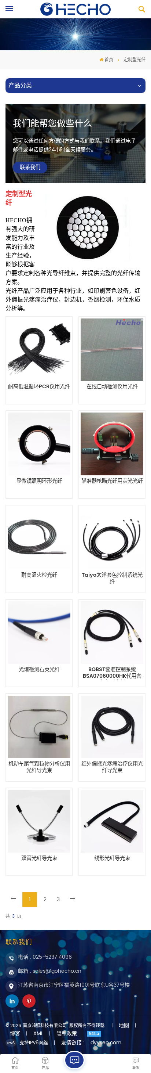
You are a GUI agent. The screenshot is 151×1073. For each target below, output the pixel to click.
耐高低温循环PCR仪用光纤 (39, 387)
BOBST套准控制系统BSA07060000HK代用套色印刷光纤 (112, 673)
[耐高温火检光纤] (39, 538)
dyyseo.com (106, 1043)
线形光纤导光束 (112, 859)
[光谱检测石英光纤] (39, 632)
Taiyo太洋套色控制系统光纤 (112, 578)
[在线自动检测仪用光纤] (112, 349)
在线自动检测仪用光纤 (112, 387)
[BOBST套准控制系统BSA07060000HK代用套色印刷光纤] (112, 632)
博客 (15, 1034)
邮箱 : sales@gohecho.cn (49, 971)
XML (38, 1034)
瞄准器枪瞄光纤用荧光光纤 (112, 482)
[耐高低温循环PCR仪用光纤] (39, 349)
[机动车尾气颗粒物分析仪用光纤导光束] (39, 727)
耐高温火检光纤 (39, 576)
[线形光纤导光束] (112, 821)
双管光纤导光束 (39, 859)
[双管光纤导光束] (39, 821)
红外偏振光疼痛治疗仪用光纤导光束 (112, 767)
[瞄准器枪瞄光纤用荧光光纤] (112, 444)
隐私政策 (66, 1034)
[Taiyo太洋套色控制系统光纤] (112, 538)
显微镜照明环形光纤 (39, 482)
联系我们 (30, 167)
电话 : (45, 957)
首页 (108, 60)
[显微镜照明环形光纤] (39, 444)
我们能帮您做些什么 (52, 123)
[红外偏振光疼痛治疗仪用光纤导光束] (112, 727)
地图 (124, 1026)
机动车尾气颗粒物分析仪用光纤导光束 (39, 767)
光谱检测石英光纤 (39, 670)
